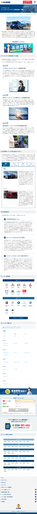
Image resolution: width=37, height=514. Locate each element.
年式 (6, 403)
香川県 (28, 463)
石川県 (12, 451)
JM (4, 333)
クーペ (16, 352)
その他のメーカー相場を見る (18, 317)
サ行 (11, 327)
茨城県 (5, 446)
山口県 (20, 463)
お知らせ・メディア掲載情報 (6, 487)
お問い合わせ (3, 482)
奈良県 (20, 458)
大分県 (20, 469)
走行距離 (6, 406)
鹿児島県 (28, 469)
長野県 (24, 451)
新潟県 (5, 451)
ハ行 (16, 327)
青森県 (9, 441)
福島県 (28, 441)
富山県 (9, 451)
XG (4, 335)
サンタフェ (6, 361)
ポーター (6, 376)
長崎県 (12, 469)
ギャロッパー (6, 352)
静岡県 (5, 453)
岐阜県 (28, 451)
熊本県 (16, 469)
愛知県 (9, 453)
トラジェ (16, 369)
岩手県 (12, 441)
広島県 (16, 463)
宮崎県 (24, 469)
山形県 (24, 441)
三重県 (12, 453)
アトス (16, 343)
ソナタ (26, 361)
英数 (3, 327)
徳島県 (24, 463)
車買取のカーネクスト (20, 511)
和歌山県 (24, 458)
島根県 (9, 463)
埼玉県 (16, 446)
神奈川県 (28, 446)
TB (25, 333)
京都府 (9, 458)
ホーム (2, 477)
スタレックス (17, 361)
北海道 (5, 441)
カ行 (9, 327)
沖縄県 (5, 471)
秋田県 (20, 441)
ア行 (6, 327)
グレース (6, 354)
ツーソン (6, 369)
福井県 (16, 451)
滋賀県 (5, 458)
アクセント (6, 343)
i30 (15, 335)
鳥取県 (5, 463)
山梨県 (20, 451)
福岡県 (5, 469)
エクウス (26, 343)
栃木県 (9, 446)
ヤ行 (19, 327)
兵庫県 (16, 458)
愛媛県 (5, 464)
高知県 (9, 464)
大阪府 (12, 458)
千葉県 (20, 446)
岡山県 (12, 463)
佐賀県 (9, 469)
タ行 (14, 327)
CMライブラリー (4, 480)
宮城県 (16, 441)
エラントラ (6, 345)
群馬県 (12, 446)
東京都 (24, 446)
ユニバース (6, 383)
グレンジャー (27, 352)
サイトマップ (3, 484)
